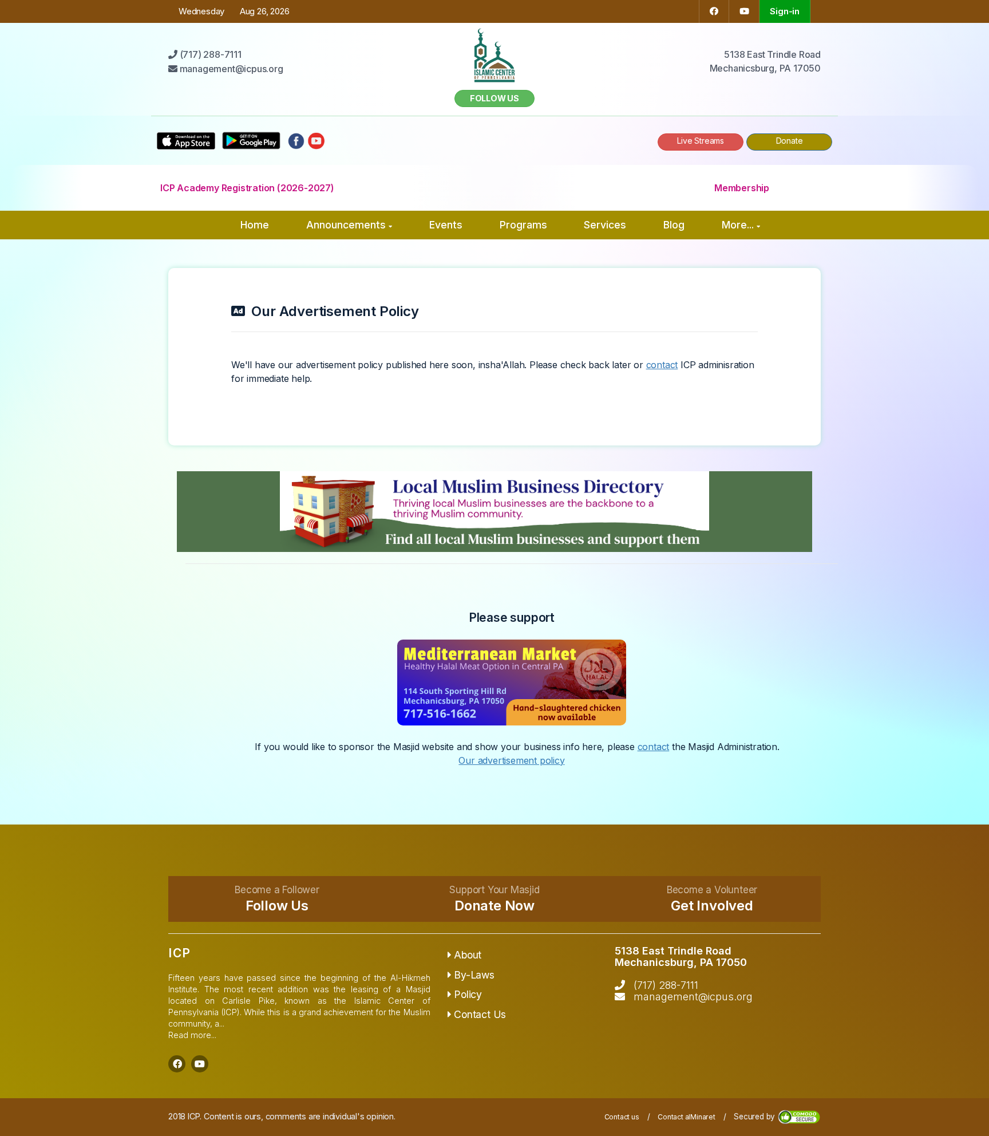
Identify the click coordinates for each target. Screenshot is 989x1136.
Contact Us (480, 1014)
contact (662, 364)
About (467, 955)
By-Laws (474, 975)
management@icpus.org (693, 997)
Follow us (494, 98)
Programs (523, 225)
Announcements (346, 225)
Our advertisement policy (511, 760)
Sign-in (785, 11)
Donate (789, 140)
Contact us (621, 1117)
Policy (468, 994)
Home (254, 225)
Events (445, 225)
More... (738, 225)
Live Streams (700, 140)
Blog (674, 225)
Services (605, 225)
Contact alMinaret (686, 1117)
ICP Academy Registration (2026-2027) (247, 188)
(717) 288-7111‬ (666, 985)
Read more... (192, 1035)
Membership (741, 188)
